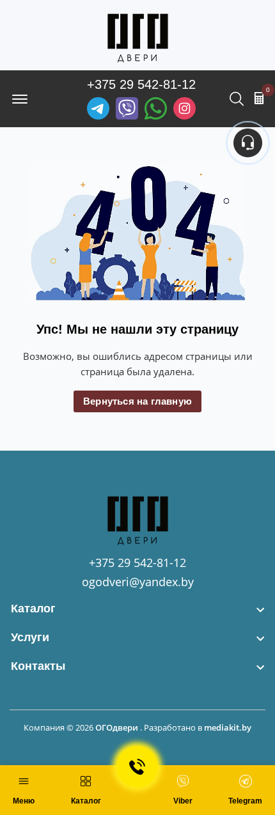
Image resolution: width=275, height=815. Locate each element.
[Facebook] (156, 108)
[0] (259, 97)
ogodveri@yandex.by (138, 581)
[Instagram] (184, 108)
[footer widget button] (137, 609)
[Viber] (127, 108)
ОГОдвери (116, 727)
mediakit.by (227, 727)
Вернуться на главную (137, 401)
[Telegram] (98, 108)
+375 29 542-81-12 (141, 84)
